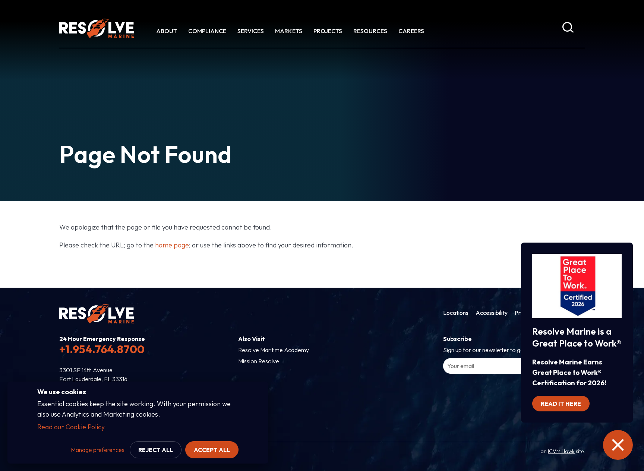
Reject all (155, 449)
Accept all (212, 449)
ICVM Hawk (561, 451)
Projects (327, 31)
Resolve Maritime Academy (273, 350)
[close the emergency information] (618, 445)
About (166, 31)
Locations (455, 312)
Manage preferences (97, 449)
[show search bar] (568, 29)
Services (250, 31)
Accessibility (492, 312)
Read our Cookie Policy (71, 427)
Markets (288, 31)
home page (172, 245)
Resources (370, 31)
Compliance (207, 31)
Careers (411, 31)
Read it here (561, 403)
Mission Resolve (258, 361)
